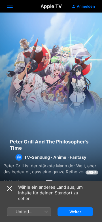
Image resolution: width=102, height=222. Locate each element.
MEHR (91, 172)
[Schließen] (9, 188)
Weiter (75, 211)
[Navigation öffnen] (13, 6)
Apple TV (51, 6)
